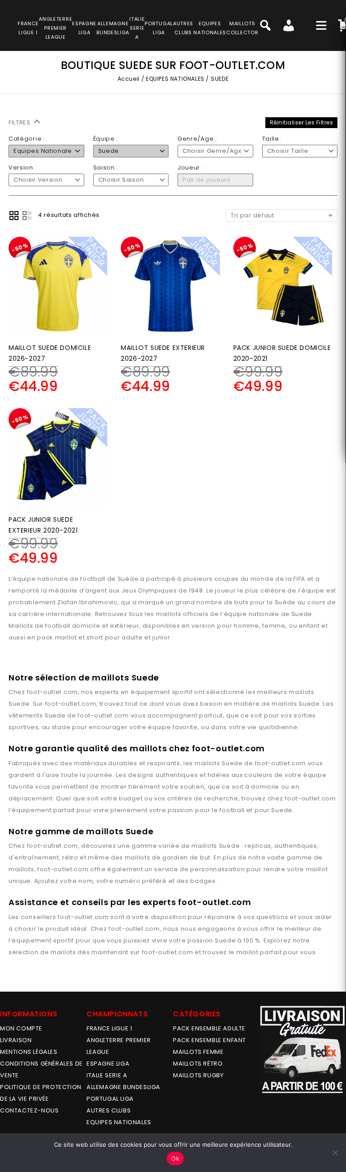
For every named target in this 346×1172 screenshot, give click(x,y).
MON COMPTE (21, 1028)
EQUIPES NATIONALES (175, 79)
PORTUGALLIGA (159, 28)
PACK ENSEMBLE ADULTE (209, 1028)
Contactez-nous (29, 1110)
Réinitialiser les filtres (301, 122)
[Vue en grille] (14, 215)
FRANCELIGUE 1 (28, 28)
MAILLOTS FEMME (198, 1052)
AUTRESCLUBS (183, 28)
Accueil (129, 79)
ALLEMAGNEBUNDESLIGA (112, 28)
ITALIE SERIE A (106, 1075)
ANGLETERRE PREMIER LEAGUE (55, 28)
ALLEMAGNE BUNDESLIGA (123, 1087)
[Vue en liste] (27, 215)
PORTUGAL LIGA (110, 1098)
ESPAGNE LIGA (107, 1063)
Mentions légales (29, 1052)
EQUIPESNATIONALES (209, 28)
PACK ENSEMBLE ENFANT (209, 1040)
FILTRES (20, 122)
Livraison (16, 1040)
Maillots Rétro (198, 1063)
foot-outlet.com (52, 692)
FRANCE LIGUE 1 (109, 1028)
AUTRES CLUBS (108, 1110)
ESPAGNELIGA (84, 28)
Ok (175, 1158)
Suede (19, 703)
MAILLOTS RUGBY (198, 1075)
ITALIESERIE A (137, 28)
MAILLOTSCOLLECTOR (242, 28)
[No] (334, 1152)
